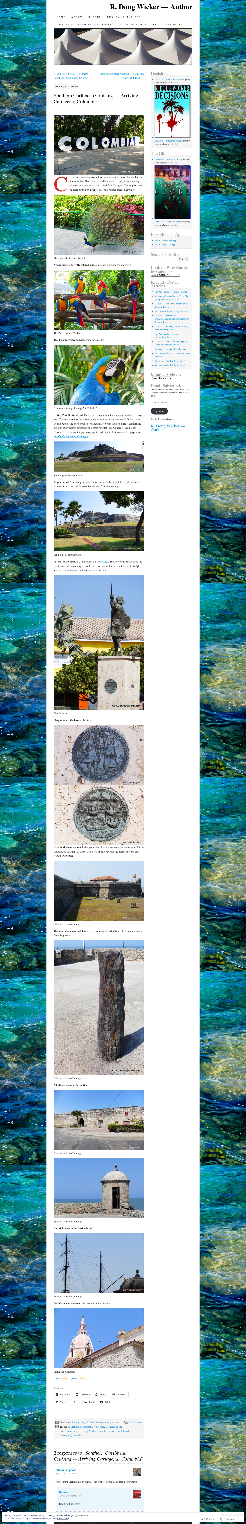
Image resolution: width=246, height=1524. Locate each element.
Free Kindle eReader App (165, 240)
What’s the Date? (167, 24)
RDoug (63, 1492)
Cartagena (76, 1426)
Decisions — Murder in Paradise (169, 79)
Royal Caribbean (106, 1431)
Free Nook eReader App (165, 244)
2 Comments (135, 1422)
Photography (78, 1422)
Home (61, 16)
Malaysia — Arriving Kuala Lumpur (170, 348)
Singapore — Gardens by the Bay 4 (170, 360)
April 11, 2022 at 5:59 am (66, 1473)
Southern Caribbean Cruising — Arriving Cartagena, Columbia (96, 98)
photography (72, 1431)
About (76, 16)
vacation (116, 1422)
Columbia (87, 1426)
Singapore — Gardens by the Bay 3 (170, 365)
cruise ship (98, 1426)
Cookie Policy (63, 1518)
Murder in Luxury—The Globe (114, 16)
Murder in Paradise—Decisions (84, 24)
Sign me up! (159, 411)
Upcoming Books (132, 24)
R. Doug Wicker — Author (151, 6)
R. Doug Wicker (94, 1422)
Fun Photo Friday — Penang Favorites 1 (172, 291)
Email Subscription (168, 385)
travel (107, 1422)
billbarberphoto (66, 1470)
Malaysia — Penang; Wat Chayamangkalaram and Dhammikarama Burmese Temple (172, 318)
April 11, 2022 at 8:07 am (70, 1495)
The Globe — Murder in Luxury (168, 159)
